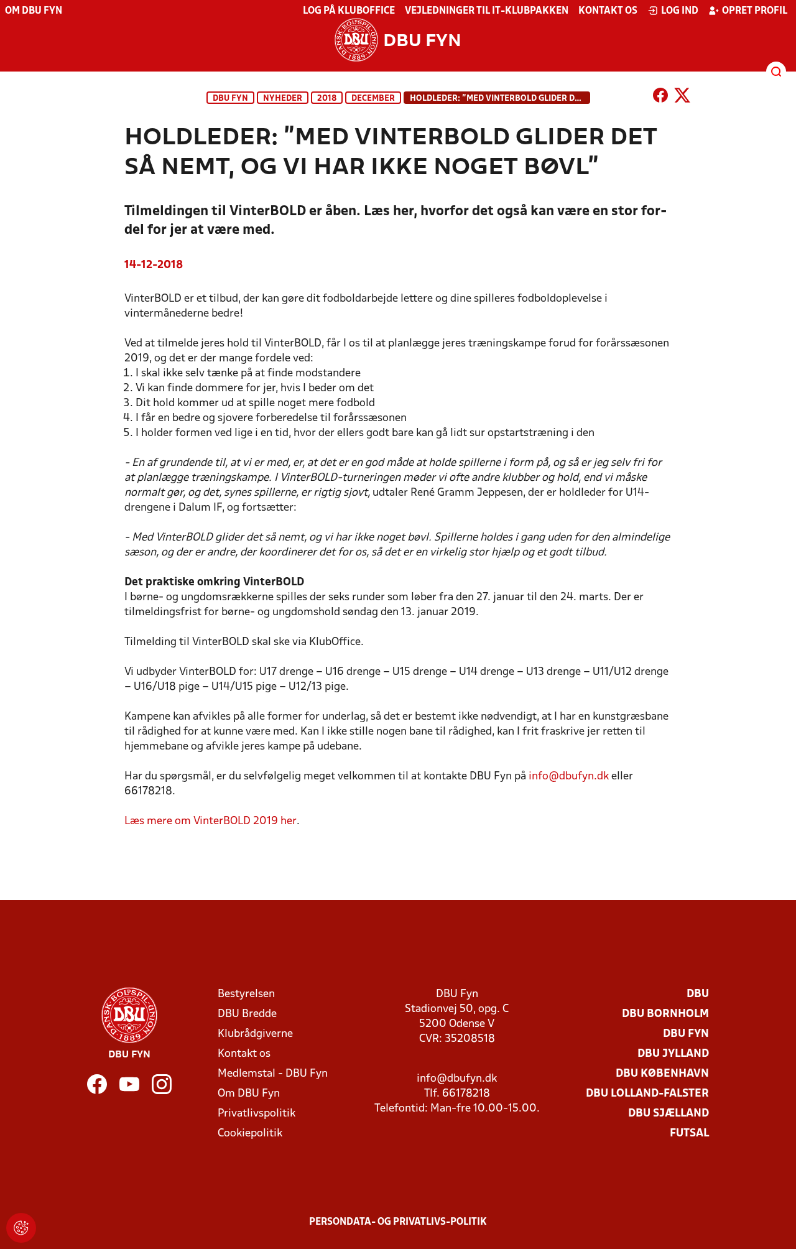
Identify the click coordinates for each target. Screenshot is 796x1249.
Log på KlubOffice (349, 11)
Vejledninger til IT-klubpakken (486, 11)
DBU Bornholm (665, 1014)
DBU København (662, 1074)
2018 (326, 99)
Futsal (689, 1133)
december (373, 99)
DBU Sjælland (668, 1113)
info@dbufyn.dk (569, 776)
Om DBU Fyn (33, 11)
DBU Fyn (230, 99)
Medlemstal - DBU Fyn (273, 1074)
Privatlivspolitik (256, 1113)
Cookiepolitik (250, 1133)
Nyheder (282, 99)
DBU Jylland (673, 1054)
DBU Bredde (247, 1014)
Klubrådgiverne (255, 1034)
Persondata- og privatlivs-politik (398, 1222)
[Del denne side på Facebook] (660, 98)
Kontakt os (607, 11)
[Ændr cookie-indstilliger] (21, 1228)
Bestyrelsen (246, 994)
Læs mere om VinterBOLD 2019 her (210, 821)
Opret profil (754, 11)
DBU (698, 994)
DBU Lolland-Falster (647, 1094)
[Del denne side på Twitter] (682, 98)
